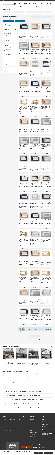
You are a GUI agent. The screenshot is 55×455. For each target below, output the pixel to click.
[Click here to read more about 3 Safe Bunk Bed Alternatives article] (46, 353)
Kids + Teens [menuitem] (38, 6)
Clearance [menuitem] (43, 6)
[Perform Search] (15, 4)
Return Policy (12, 426)
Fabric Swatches (32, 434)
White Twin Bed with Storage (41, 378)
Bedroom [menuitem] (17, 6)
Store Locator (43, 419)
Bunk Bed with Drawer (32, 378)
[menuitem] (50, 4)
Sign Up (26, 447)
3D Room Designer (32, 430)
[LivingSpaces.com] (27, 3)
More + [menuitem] (47, 6)
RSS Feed (51, 426)
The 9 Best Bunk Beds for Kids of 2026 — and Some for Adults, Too (34, 363)
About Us (20, 419)
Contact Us (4, 421)
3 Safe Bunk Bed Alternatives (46, 363)
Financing (11, 423)
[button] (26, 34)
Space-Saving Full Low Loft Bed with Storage (34, 380)
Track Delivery (5, 428)
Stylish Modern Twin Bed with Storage (21, 380)
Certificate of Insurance (13, 428)
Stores (51, 0)
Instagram (46, 426)
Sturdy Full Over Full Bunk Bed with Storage (34, 376)
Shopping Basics (33, 360)
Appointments (43, 421)
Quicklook (23, 58)
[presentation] (36, 17)
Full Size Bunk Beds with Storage (21, 376)
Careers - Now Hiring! (22, 423)
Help (41, 0)
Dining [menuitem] (27, 6)
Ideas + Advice (32, 421)
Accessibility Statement (22, 428)
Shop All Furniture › (7, 0)
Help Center (5, 419)
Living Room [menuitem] (12, 6)
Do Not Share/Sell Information (34, 438)
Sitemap (11, 430)
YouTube (47, 426)
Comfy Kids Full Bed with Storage (8, 380)
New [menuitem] (7, 6)
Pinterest (42, 426)
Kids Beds (8, 9)
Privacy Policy (12, 453)
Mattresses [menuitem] (22, 6)
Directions (4, 423)
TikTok (49, 426)
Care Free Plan (32, 419)
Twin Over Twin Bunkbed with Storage (9, 376)
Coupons (31, 423)
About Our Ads (32, 428)
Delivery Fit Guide (12, 419)
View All (50, 346)
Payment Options (12, 421)
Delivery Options (45, 0)
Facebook (44, 426)
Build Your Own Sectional (33, 432)
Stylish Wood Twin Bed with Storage (9, 382)
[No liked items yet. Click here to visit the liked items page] (47, 4)
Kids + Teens (4, 9)
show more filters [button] (10, 75)
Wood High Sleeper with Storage (8, 378)
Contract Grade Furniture (33, 426)
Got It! (48, 452)
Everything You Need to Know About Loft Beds (9, 363)
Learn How (20, 37)
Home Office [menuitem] (32, 6)
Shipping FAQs (5, 426)
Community (20, 421)
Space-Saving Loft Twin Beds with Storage (21, 378)
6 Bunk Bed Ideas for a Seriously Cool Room (21, 363)
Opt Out (38, 452)
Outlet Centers (21, 426)
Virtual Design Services (33, 436)
